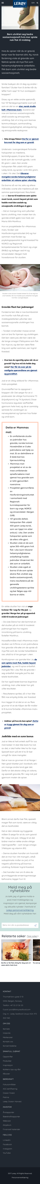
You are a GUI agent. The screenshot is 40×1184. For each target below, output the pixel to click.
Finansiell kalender (11, 1130)
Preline (6, 1097)
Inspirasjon (8, 1065)
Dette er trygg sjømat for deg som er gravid (21, 724)
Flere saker (32, 936)
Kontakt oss (8, 1042)
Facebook (7, 1145)
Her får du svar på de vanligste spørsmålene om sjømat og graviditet (20, 370)
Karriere (6, 1029)
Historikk (6, 1033)
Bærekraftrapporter (11, 1117)
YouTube (7, 1153)
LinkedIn (7, 1140)
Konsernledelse (9, 1046)
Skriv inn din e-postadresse (15, 921)
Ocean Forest (9, 1093)
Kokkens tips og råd (11, 1070)
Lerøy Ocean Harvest (12, 1102)
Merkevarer (8, 1038)
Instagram (7, 1149)
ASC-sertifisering (10, 1089)
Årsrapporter (8, 1113)
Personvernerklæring (20, 1178)
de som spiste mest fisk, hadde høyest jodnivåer (19, 663)
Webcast (7, 1121)
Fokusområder (9, 1085)
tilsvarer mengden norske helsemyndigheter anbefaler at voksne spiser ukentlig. (19, 177)
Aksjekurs (7, 1125)
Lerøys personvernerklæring (20, 910)
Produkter (7, 1061)
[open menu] (3, 3)
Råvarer (6, 1074)
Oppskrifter (8, 1057)
